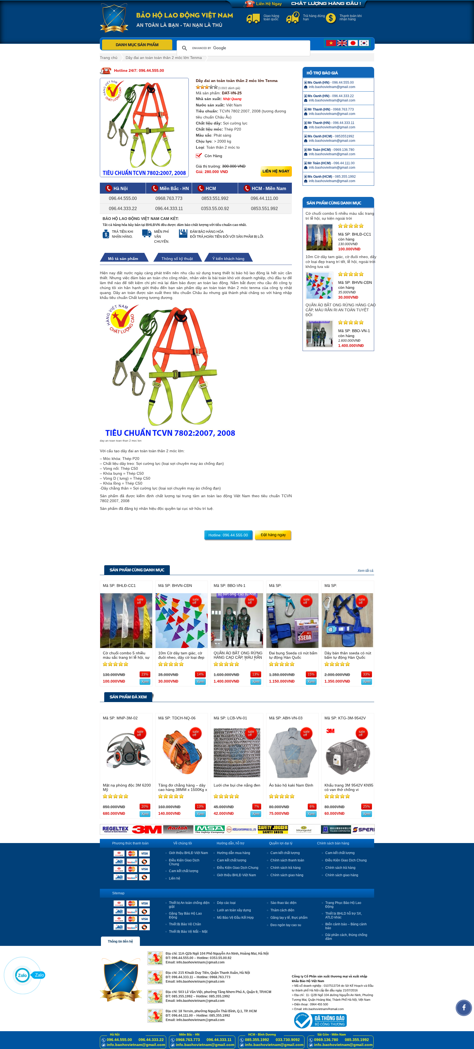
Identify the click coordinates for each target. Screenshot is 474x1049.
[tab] (126, 258)
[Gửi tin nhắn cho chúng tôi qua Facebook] (464, 1008)
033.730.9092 (288, 1039)
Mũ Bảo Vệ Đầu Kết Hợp (235, 918)
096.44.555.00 (123, 198)
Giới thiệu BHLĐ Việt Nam (188, 853)
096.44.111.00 (264, 198)
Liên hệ (174, 878)
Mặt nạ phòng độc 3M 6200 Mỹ (127, 787)
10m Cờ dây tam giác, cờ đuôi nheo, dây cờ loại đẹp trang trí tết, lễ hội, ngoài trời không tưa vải (341, 262)
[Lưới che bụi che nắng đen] (237, 778)
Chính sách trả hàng (285, 868)
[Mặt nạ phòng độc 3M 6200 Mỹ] (126, 778)
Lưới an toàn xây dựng (234, 910)
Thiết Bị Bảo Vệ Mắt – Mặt (188, 932)
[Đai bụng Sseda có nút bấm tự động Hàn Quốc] (292, 646)
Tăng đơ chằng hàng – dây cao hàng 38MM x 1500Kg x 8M (182, 789)
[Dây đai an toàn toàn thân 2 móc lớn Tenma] (144, 127)
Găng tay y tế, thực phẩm (288, 918)
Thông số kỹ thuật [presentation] (177, 258)
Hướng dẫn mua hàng (233, 853)
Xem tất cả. (366, 571)
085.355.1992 (257, 1039)
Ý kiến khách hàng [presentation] (228, 258)
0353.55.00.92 (215, 208)
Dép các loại (226, 903)
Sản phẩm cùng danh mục (137, 570)
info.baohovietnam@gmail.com (136, 1044)
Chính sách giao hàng (286, 875)
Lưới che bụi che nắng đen (237, 785)
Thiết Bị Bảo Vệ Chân (185, 924)
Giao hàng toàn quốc (271, 17)
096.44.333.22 (123, 208)
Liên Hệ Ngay (269, 4)
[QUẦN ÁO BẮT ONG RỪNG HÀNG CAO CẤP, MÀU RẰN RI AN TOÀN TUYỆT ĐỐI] (237, 646)
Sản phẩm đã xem (128, 697)
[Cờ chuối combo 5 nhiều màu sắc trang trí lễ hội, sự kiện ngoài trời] (126, 646)
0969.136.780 (326, 1039)
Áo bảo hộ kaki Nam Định (291, 785)
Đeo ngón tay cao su (285, 925)
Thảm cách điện (282, 910)
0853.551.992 (215, 198)
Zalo (39, 975)
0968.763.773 (169, 198)
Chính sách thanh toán (287, 860)
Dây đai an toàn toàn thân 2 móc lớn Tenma (164, 58)
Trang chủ (108, 58)
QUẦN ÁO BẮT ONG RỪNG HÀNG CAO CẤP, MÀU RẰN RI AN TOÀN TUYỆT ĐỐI (341, 310)
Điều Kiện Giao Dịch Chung (237, 868)
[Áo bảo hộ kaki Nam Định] (292, 778)
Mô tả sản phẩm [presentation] (123, 258)
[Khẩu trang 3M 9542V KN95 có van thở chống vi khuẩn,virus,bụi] (348, 778)
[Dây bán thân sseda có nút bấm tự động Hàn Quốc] (348, 646)
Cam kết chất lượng (183, 871)
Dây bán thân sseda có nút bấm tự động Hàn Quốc (348, 655)
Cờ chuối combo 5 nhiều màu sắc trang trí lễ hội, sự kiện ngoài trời (126, 657)
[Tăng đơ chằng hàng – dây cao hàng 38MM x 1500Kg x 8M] (182, 778)
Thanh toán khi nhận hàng (351, 17)
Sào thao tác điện (283, 903)
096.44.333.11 (169, 208)
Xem (145, 682)
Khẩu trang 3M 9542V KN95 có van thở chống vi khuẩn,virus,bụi (349, 789)
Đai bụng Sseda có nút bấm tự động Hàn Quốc (293, 655)
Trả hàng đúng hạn (314, 17)
